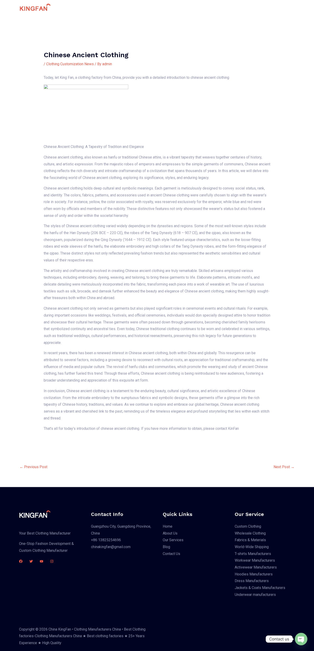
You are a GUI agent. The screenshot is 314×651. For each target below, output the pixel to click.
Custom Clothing (248, 526)
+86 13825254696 (106, 540)
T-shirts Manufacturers (253, 554)
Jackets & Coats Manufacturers (260, 588)
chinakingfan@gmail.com (111, 547)
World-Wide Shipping (252, 547)
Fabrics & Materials (250, 540)
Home (143, 8)
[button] (270, 8)
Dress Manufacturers (252, 581)
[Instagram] (52, 561)
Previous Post (33, 467)
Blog (209, 8)
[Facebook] (21, 561)
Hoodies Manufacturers (254, 574)
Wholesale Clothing (250, 533)
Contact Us (229, 8)
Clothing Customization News (70, 64)
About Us (163, 8)
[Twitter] (31, 561)
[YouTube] (41, 561)
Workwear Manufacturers (255, 560)
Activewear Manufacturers (256, 567)
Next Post (284, 467)
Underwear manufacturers (255, 594)
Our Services (188, 8)
